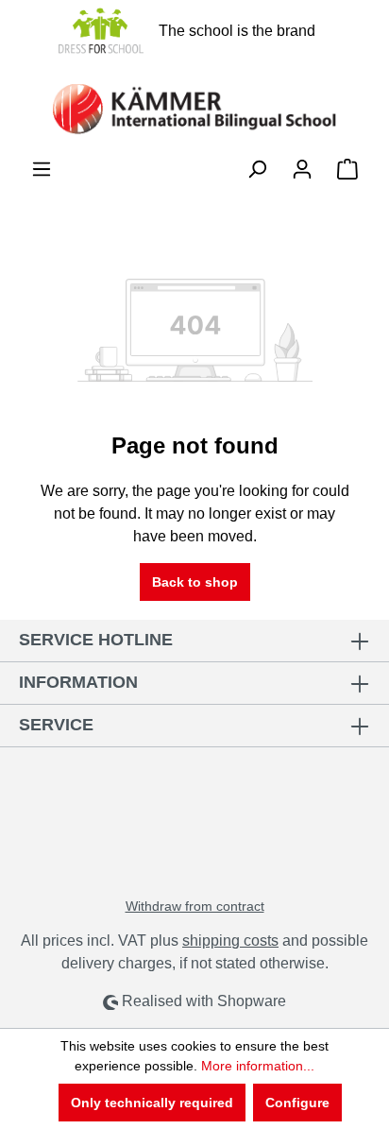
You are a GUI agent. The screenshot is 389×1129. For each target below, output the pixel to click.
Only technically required (152, 1102)
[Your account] (302, 169)
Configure (297, 1102)
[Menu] (41, 169)
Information (78, 682)
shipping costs (230, 940)
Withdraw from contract (195, 906)
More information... (257, 1065)
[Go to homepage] (194, 109)
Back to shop (195, 582)
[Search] (256, 169)
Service (56, 724)
